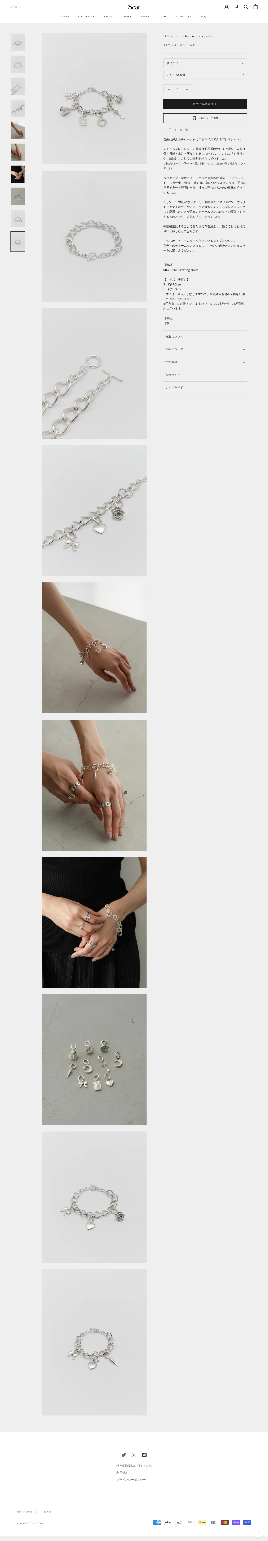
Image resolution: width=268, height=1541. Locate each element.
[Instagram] (134, 1454)
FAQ (203, 17)
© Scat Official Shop (30, 1523)
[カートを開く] (256, 6)
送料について (174, 349)
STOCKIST (184, 17)
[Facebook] (175, 129)
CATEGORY (86, 17)
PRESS (145, 17)
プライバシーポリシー (131, 1479)
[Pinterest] (186, 129)
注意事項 (171, 362)
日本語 (14, 7)
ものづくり (172, 375)
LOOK (163, 17)
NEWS (127, 17)
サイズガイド (174, 388)
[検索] (246, 6)
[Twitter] (181, 129)
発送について (174, 337)
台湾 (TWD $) (25, 1512)
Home (66, 17)
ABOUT (109, 17)
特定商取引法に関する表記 (134, 1466)
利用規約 (122, 1473)
